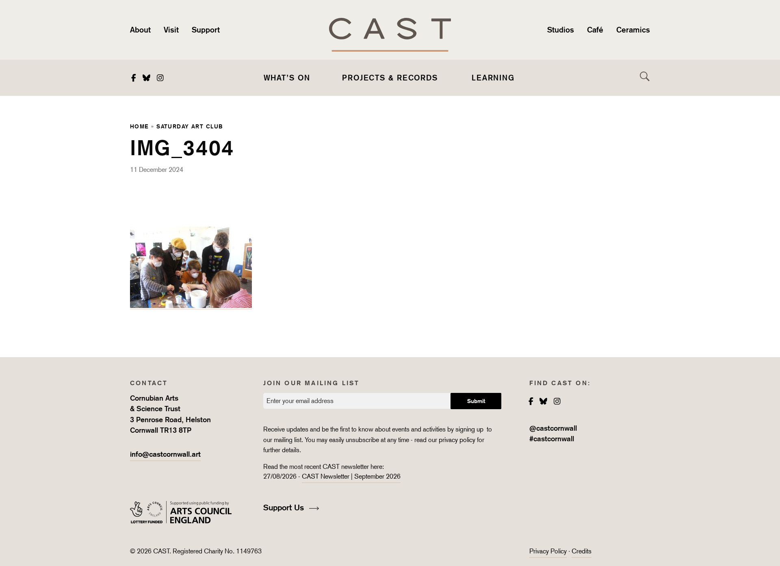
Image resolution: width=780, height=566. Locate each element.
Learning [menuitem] (493, 77)
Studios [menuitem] (560, 29)
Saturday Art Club (189, 126)
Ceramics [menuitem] (633, 29)
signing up (470, 429)
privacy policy (457, 440)
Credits (582, 551)
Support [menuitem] (206, 29)
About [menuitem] (140, 29)
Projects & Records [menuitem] (390, 77)
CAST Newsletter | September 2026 (351, 476)
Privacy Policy (548, 551)
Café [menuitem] (595, 29)
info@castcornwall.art (165, 454)
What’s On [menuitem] (287, 77)
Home (139, 126)
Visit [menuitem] (171, 29)
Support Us (284, 507)
